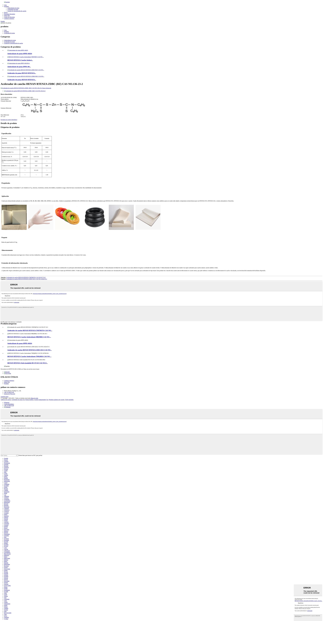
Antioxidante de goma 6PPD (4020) (19, 53)
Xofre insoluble (69, 399)
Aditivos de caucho (6, 399)
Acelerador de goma (12, 9)
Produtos (6, 6)
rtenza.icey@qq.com (9, 393)
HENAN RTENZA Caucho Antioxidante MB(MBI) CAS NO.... (29, 337)
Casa (5, 5)
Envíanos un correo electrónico (9, 119)
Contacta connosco (9, 18)
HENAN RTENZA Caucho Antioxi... (20, 60)
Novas (5, 12)
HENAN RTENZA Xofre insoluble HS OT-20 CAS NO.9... (27, 363)
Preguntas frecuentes (9, 14)
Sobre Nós (7, 15)
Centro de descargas (9, 17)
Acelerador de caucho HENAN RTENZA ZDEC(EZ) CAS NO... (29, 350)
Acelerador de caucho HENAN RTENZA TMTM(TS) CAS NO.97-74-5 (26, 277)
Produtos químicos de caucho (56, 399)
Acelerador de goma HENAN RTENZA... (21, 73)
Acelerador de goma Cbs (18, 399)
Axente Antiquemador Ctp (41, 399)
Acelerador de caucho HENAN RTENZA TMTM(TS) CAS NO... (29, 330)
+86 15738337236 (9, 392)
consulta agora (4, 396)
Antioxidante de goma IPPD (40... (19, 67)
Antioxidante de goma (13, 8)
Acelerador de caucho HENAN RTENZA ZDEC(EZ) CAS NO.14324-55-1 (26, 279)
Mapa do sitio (34, 398)
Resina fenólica (29, 399)
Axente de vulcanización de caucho (16, 11)
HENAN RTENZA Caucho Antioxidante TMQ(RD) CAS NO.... (29, 356)
